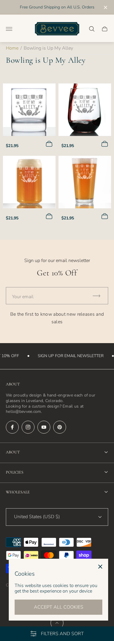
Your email (23, 297)
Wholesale (18, 492)
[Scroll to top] (57, 622)
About (13, 452)
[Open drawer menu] (9, 28)
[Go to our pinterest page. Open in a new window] (59, 427)
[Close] (100, 566)
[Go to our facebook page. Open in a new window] (12, 427)
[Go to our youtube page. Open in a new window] (43, 427)
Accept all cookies (58, 607)
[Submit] (99, 296)
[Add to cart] (49, 143)
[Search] (91, 28)
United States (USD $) (37, 517)
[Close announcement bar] (105, 7)
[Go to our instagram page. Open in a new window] (28, 427)
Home (12, 48)
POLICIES (14, 472)
